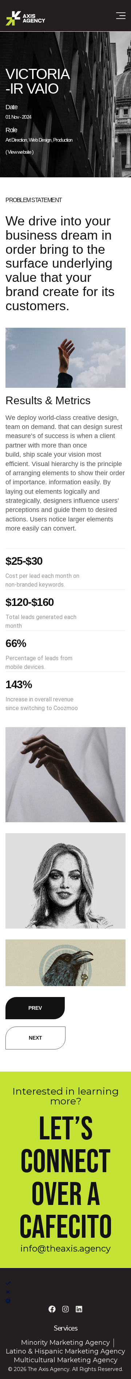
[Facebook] (52, 1309)
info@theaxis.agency (65, 1248)
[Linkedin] (79, 1309)
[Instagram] (65, 1309)
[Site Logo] (25, 17)
